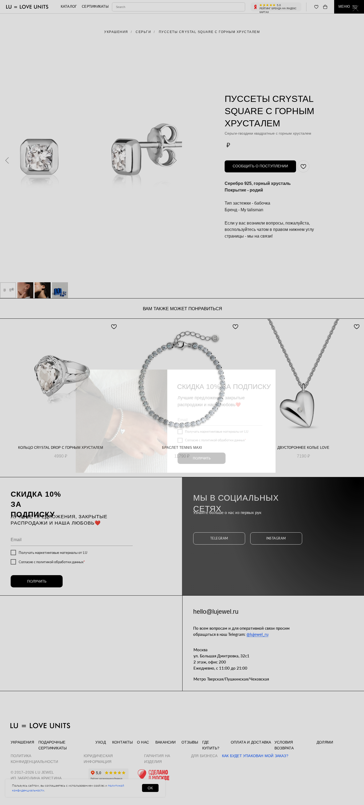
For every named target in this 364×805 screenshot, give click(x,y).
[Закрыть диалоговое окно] (355, 8)
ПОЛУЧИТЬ (203, 443)
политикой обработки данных (226, 423)
